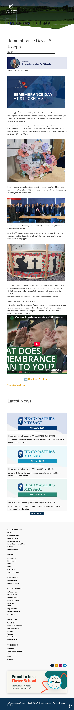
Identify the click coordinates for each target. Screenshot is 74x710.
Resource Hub (12, 580)
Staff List (10, 533)
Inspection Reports (13, 541)
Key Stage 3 (11, 558)
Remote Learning (13, 583)
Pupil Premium (12, 609)
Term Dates (11, 623)
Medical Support (13, 600)
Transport (10, 634)
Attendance (11, 614)
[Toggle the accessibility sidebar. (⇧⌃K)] (70, 706)
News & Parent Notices (15, 626)
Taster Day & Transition (15, 651)
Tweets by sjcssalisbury (16, 385)
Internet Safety (12, 597)
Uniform (10, 631)
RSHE (9, 566)
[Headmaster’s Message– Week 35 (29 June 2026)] (37, 489)
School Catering (12, 640)
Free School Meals (13, 611)
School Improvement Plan (16, 544)
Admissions (11, 648)
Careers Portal (12, 578)
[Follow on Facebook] (56, 665)
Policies (10, 547)
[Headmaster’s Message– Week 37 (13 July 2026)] (37, 423)
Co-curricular (12, 575)
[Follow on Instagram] (60, 665)
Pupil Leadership (13, 628)
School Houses (12, 637)
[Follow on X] (52, 665)
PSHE (9, 564)
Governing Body (13, 535)
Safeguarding (11, 592)
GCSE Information (13, 572)
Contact (10, 659)
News (9, 657)
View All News (37, 514)
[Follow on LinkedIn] (65, 665)
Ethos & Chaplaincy (14, 538)
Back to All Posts (39, 379)
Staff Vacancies (12, 549)
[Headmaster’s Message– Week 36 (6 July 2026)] (37, 456)
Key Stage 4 (11, 561)
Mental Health (12, 595)
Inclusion (10, 603)
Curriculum (11, 569)
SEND (9, 606)
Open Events (11, 654)
